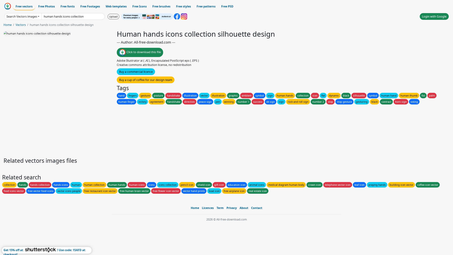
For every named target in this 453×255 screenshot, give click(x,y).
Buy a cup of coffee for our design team (145, 80)
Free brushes (161, 6)
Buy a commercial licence (136, 72)
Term (220, 208)
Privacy (231, 208)
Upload (113, 16)
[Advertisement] (109, 130)
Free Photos (46, 6)
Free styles (183, 6)
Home (8, 25)
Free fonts (68, 6)
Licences (208, 208)
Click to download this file (143, 52)
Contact (256, 208)
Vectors (21, 25)
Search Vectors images (22, 16)
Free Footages (90, 6)
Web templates (116, 6)
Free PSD (227, 6)
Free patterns (206, 6)
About (244, 208)
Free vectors (24, 6)
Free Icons (139, 6)
